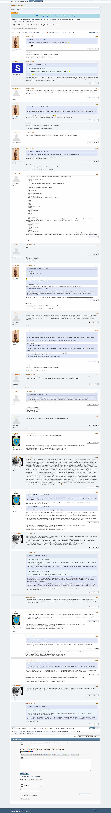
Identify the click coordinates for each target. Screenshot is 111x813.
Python (74, 19)
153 (50, 32)
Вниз (13, 32)
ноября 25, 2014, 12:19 (30, 173)
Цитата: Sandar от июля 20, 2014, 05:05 (37, 39)
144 (29, 32)
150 (42, 32)
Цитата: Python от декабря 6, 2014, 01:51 (37, 555)
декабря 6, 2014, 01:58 (30, 552)
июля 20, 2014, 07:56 (30, 61)
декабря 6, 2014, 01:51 (30, 491)
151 (45, 32)
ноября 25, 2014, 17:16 (30, 244)
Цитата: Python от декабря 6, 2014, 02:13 (37, 706)
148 (38, 32)
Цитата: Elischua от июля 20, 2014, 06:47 (37, 64)
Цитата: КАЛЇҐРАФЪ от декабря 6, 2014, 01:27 (38, 494)
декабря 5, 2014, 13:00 (30, 433)
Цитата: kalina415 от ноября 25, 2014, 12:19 (38, 268)
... (23, 32)
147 (36, 32)
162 (69, 32)
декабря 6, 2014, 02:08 (30, 635)
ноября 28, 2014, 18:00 (30, 391)
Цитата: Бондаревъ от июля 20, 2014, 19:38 (38, 106)
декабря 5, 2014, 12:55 (30, 416)
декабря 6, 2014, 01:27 (30, 457)
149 (40, 32)
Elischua (16, 36)
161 (67, 32)
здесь (57, 16)
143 (27, 32)
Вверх (13, 728)
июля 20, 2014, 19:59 (30, 148)
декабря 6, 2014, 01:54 (30, 533)
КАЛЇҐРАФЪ (17, 457)
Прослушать (23, 776)
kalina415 (17, 174)
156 (56, 32)
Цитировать (95, 48)
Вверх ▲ (99, 810)
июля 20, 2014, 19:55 (30, 132)
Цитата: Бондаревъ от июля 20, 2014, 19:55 (38, 151)
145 (31, 32)
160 (65, 32)
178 (73, 32)
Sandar (16, 61)
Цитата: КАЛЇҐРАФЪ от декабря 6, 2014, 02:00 (38, 639)
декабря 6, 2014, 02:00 (30, 597)
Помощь (94, 810)
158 (61, 32)
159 (63, 32)
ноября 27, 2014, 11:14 (30, 313)
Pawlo (16, 245)
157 (58, 32)
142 (25, 32)
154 (52, 32)
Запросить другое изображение (33, 776)
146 (34, 32)
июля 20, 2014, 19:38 (30, 88)
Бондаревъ (17, 88)
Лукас (78, 19)
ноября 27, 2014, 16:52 (30, 330)
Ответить (92, 32)
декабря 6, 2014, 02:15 (30, 685)
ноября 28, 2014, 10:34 (30, 374)
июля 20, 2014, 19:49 (30, 103)
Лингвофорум (17, 5)
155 (54, 32)
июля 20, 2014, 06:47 (30, 36)
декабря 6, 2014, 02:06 (30, 611)
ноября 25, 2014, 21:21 (30, 265)
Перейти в (75, 736)
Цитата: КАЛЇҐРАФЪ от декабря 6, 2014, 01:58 (38, 663)
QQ (89, 48)
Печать (97, 32)
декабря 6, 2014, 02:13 (30, 660)
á (20, 752)
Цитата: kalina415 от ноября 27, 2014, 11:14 (38, 333)
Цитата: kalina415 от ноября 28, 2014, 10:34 (38, 394)
